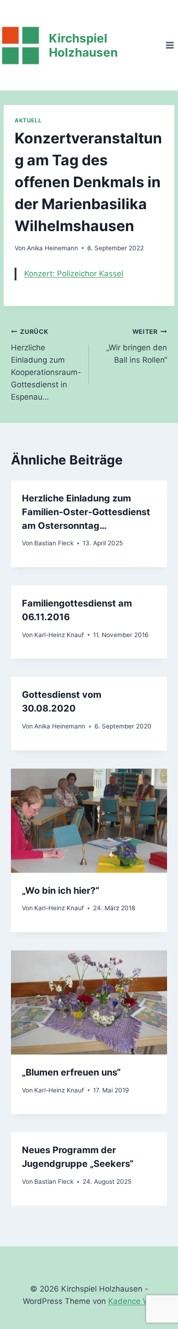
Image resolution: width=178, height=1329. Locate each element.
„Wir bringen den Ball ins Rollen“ (136, 346)
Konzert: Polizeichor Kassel (73, 273)
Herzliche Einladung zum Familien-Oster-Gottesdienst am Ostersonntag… (86, 512)
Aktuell (28, 120)
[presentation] (89, 821)
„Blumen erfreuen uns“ (71, 1072)
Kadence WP (131, 1301)
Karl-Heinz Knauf (59, 634)
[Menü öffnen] (169, 45)
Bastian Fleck (53, 543)
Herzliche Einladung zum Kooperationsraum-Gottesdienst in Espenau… (46, 364)
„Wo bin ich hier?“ (60, 890)
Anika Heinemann (52, 248)
